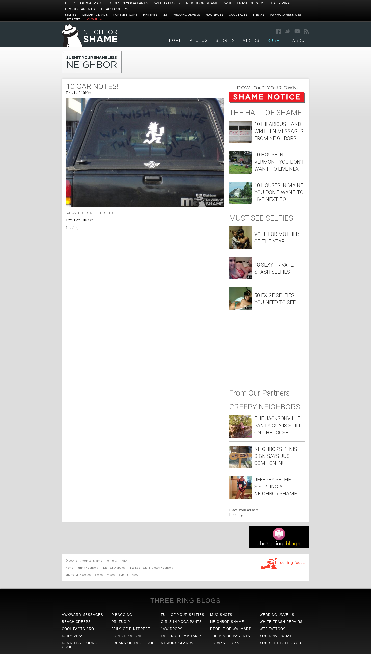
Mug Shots (214, 14)
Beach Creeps (114, 9)
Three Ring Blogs (185, 600)
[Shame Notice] (267, 101)
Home (175, 40)
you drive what (276, 636)
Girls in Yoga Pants (129, 3)
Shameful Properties (78, 575)
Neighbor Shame (202, 3)
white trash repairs (281, 622)
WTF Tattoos (167, 3)
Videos (251, 40)
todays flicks (225, 643)
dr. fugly (121, 622)
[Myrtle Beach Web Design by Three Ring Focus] (281, 568)
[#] (89, 45)
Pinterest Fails (155, 14)
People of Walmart (84, 3)
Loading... (74, 228)
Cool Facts (238, 14)
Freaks (258, 14)
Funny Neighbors (87, 567)
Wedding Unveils (186, 14)
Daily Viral (281, 3)
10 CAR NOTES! (92, 86)
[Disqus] (145, 298)
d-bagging (121, 615)
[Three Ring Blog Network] (279, 547)
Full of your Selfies (182, 615)
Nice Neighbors (138, 567)
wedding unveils (277, 615)
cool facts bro (78, 629)
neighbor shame (227, 622)
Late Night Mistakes (182, 636)
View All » (94, 19)
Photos (199, 40)
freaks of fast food (133, 643)
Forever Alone (125, 14)
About (299, 40)
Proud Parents (80, 9)
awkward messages (82, 615)
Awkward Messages (285, 14)
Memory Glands (95, 14)
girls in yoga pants (181, 622)
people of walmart (230, 629)
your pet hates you (280, 643)
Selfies (70, 14)
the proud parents (230, 636)
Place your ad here (244, 510)
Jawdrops (73, 19)
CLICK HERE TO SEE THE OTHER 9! (91, 213)
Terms (110, 560)
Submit (123, 575)
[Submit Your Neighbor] (92, 72)
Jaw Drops (172, 629)
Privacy (123, 560)
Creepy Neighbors (162, 567)
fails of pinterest (130, 629)
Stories (225, 40)
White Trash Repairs (244, 3)
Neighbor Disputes (113, 567)
